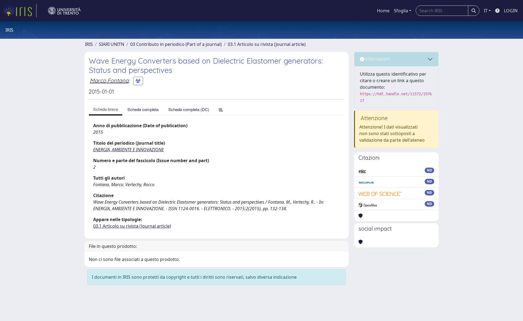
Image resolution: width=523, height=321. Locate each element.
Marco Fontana (109, 80)
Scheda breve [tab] (105, 109)
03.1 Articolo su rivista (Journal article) (267, 44)
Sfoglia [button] (401, 11)
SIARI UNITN (111, 44)
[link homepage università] (64, 10)
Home (383, 11)
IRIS (89, 44)
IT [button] (486, 11)
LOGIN (511, 11)
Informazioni (377, 59)
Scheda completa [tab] (143, 109)
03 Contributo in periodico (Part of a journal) (176, 44)
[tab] (221, 109)
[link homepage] (20, 10)
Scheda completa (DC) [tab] (188, 109)
